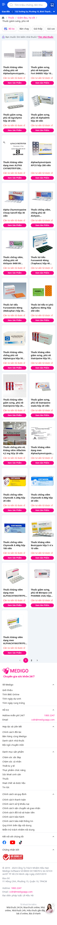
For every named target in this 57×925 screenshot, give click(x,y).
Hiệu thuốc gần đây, (36, 910)
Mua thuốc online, (31, 907)
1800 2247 (49, 715)
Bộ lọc (12, 28)
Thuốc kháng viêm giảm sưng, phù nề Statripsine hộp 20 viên (13, 402)
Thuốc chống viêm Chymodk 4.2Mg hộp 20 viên (14, 497)
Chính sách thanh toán (14, 799)
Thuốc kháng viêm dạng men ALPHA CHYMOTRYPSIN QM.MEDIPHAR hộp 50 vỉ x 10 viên (13, 165)
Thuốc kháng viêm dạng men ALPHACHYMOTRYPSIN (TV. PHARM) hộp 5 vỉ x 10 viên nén (15, 592)
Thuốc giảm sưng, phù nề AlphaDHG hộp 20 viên (40, 117)
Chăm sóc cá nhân (11, 761)
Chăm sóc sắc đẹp (11, 757)
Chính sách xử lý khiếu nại (15, 803)
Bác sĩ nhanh (35, 913)
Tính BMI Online (10, 694)
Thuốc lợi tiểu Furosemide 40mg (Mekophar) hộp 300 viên (14, 307)
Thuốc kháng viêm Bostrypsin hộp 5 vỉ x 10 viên (42, 545)
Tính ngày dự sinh (11, 698)
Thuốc (11, 17)
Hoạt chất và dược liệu (13, 783)
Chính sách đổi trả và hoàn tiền (18, 812)
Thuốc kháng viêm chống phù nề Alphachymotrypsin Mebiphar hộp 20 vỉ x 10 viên (14, 70)
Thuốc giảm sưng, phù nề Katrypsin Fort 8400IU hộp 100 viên (41, 70)
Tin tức (5, 787)
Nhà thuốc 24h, (19, 910)
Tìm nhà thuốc (46, 36)
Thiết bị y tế (8, 765)
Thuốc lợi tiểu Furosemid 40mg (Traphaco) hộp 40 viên (40, 260)
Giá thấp (38, 28)
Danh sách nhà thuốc (13, 740)
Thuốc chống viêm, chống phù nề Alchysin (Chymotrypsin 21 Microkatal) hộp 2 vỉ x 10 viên (42, 212)
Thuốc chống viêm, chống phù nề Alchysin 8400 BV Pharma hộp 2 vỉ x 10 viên (14, 260)
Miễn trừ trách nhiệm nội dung (18, 829)
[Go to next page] (37, 660)
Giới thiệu (7, 690)
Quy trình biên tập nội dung (16, 825)
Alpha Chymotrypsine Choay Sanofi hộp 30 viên (14, 212)
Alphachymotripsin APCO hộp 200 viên (41, 164)
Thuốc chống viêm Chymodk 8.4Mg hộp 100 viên (14, 545)
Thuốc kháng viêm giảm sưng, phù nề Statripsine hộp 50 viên (41, 355)
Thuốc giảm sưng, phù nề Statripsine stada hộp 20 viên (40, 402)
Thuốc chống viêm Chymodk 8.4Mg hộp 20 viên (42, 497)
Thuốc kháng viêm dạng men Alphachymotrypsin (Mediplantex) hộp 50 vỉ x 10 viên (42, 450)
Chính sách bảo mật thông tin (17, 821)
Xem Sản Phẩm (15, 83)
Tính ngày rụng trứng (13, 703)
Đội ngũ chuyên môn (13, 744)
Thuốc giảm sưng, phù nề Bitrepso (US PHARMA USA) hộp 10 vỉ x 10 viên (41, 592)
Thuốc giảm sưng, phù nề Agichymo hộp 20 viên (12, 117)
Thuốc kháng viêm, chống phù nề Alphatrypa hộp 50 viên (13, 355)
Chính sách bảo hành (13, 816)
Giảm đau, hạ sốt (26, 17)
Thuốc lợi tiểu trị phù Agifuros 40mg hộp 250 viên (42, 307)
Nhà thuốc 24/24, (15, 907)
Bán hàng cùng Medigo (14, 736)
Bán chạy (24, 28)
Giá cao (51, 28)
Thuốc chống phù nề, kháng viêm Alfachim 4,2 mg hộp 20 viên (14, 450)
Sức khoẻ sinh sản (11, 774)
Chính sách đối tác (11, 732)
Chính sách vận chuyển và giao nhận (21, 808)
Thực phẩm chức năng (14, 770)
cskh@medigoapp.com (43, 719)
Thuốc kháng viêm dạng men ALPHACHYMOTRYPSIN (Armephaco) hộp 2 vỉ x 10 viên (15, 640)
